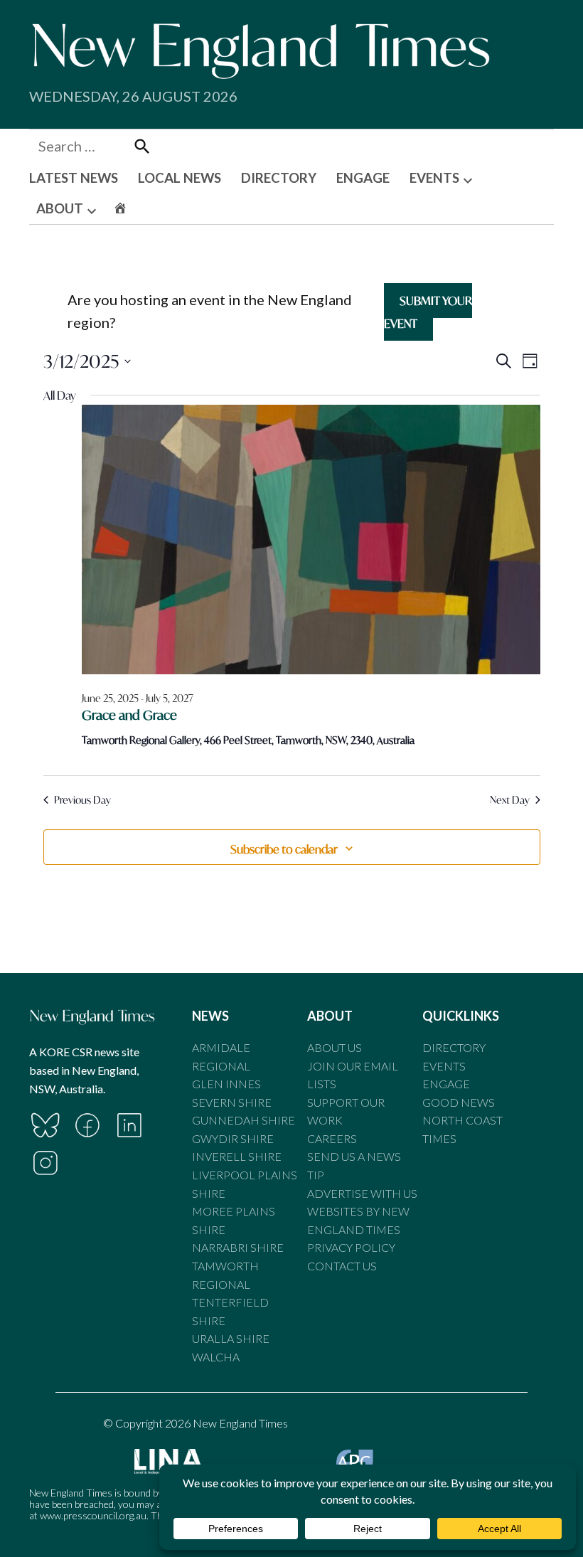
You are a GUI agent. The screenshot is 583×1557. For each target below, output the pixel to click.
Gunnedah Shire (243, 1120)
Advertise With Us (362, 1193)
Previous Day (82, 800)
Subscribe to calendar (284, 848)
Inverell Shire (237, 1156)
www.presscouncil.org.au (93, 1515)
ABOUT (59, 208)
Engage (446, 1083)
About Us (334, 1047)
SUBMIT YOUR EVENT (428, 312)
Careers (332, 1138)
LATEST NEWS (73, 178)
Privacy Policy (351, 1247)
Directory (454, 1047)
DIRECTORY (278, 178)
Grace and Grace (129, 714)
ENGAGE (363, 178)
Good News (458, 1102)
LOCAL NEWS (179, 178)
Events (444, 1066)
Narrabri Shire (238, 1247)
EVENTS (434, 178)
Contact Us (342, 1265)
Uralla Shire (230, 1338)
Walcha (216, 1357)
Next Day (510, 800)
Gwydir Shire (233, 1138)
